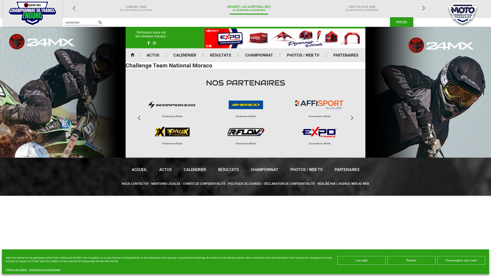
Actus (153, 55)
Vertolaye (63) (361, 8)
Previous (74, 8)
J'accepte (362, 260)
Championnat (259, 55)
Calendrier (184, 55)
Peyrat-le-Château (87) (249, 8)
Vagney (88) (136, 8)
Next (423, 8)
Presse (401, 22)
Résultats (220, 55)
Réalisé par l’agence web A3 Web (343, 184)
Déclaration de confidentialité (44, 270)
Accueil (132, 55)
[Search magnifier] (100, 22)
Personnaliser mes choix (461, 260)
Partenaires (345, 55)
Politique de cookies (16, 270)
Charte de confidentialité (204, 184)
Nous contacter (135, 184)
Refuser (411, 260)
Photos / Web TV (303, 55)
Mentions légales (165, 184)
